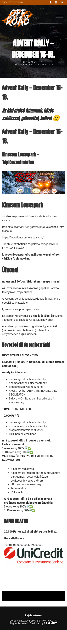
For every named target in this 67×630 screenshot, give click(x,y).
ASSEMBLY (50, 623)
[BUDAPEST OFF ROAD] (33, 16)
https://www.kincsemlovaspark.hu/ (23, 237)
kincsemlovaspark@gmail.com (22, 254)
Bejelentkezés (33, 615)
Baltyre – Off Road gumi (23, 398)
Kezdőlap (31, 62)
